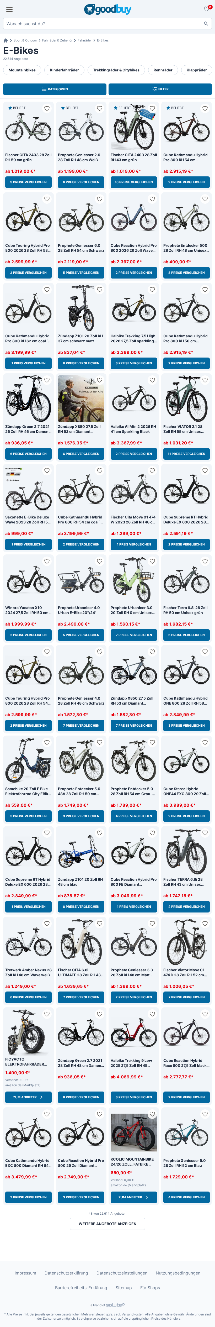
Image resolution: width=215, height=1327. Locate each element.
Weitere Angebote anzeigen (107, 1223)
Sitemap (124, 1287)
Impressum (25, 1273)
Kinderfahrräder (64, 70)
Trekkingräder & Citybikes (116, 70)
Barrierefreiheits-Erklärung (81, 1287)
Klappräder (197, 70)
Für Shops (150, 1287)
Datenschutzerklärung (66, 1273)
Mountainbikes (22, 70)
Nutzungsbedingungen (178, 1273)
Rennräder (163, 70)
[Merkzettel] (206, 9)
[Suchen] (206, 23)
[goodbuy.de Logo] (108, 9)
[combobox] (107, 23)
